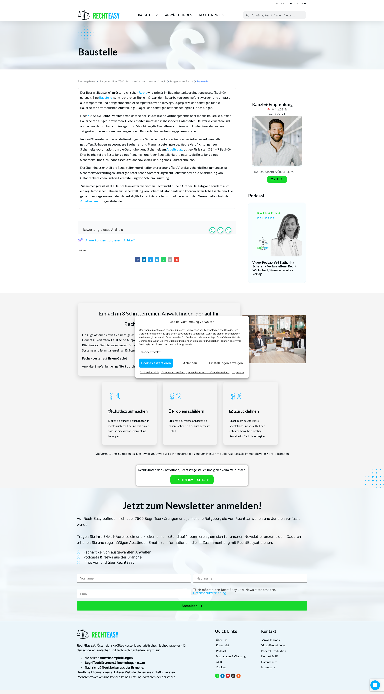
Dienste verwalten (151, 352)
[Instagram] (233, 676)
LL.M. (290, 172)
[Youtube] (228, 676)
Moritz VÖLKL (275, 172)
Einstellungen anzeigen (226, 363)
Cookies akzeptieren (156, 363)
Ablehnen (190, 363)
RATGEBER (146, 15)
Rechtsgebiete (86, 81)
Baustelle (105, 97)
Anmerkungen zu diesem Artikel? (110, 240)
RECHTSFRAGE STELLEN (192, 479)
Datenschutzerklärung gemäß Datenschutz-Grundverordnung (195, 372)
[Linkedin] (222, 676)
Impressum (238, 372)
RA (256, 172)
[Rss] (238, 676)
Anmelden (192, 606)
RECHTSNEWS (209, 15)
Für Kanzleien (297, 3)
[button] (137, 259)
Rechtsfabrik (277, 114)
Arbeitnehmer (90, 201)
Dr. (261, 172)
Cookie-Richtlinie (149, 372)
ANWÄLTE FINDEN (178, 15)
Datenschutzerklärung (209, 593)
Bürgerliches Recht (181, 81)
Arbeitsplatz (174, 149)
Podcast (280, 3)
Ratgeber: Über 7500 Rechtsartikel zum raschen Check (133, 81)
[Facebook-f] (217, 676)
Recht (143, 92)
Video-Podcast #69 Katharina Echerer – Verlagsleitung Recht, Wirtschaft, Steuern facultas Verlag (274, 268)
